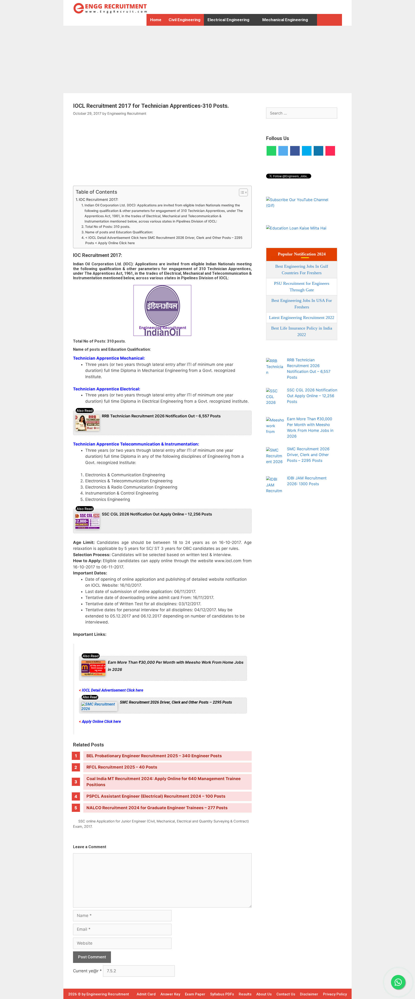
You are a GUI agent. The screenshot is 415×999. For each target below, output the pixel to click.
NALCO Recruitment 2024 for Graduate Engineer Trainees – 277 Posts (157, 807)
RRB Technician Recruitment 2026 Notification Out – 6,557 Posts (161, 416)
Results (245, 994)
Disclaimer (309, 994)
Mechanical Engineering (285, 19)
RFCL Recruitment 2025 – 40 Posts (121, 767)
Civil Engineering (184, 19)
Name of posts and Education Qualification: (119, 232)
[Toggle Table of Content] (241, 192)
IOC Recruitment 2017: (99, 199)
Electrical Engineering (228, 19)
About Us (264, 994)
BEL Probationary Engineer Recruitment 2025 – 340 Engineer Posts (154, 755)
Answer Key (170, 994)
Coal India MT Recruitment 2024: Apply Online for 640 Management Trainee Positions (163, 781)
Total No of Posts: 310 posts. (107, 227)
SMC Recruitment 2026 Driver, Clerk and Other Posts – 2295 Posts (176, 702)
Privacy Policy (335, 994)
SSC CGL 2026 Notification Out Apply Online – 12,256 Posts (157, 514)
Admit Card (146, 994)
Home (155, 19)
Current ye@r (87, 970)
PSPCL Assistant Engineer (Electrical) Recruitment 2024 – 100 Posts (156, 796)
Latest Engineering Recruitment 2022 (301, 317)
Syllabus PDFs (222, 994)
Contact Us (285, 994)
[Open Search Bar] (323, 20)
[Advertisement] (144, 59)
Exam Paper (195, 994)
